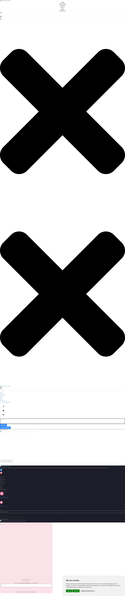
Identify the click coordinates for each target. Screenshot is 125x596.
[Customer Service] (2, 494)
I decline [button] (76, 591)
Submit (62, 514)
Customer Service (4, 497)
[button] (62, 110)
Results (3, 425)
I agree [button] (69, 591)
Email (1, 505)
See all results (5, 427)
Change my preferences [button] (87, 591)
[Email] (1, 502)
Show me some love (8, 589)
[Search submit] (1, 422)
